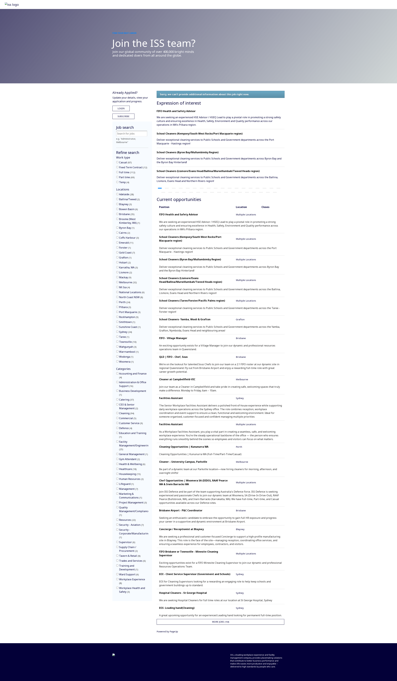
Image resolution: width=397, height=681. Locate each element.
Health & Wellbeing (132, 464)
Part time (126, 177)
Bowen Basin (128, 209)
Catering (126, 399)
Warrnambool (128, 351)
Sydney (125, 332)
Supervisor (126, 542)
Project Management (132, 502)
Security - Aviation (131, 525)
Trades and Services (132, 560)
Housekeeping (129, 474)
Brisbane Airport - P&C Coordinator (180, 510)
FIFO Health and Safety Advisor (176, 111)
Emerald (126, 242)
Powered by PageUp (167, 631)
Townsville (127, 342)
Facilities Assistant (171, 398)
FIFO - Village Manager (173, 338)
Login (121, 108)
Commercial (127, 418)
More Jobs (220, 621)
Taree (124, 337)
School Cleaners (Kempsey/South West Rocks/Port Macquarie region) (200, 133)
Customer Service (130, 423)
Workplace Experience (132, 581)
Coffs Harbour (128, 237)
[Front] (116, 655)
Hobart (124, 262)
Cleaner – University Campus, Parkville (183, 461)
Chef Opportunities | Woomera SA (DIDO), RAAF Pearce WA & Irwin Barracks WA (193, 482)
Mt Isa (124, 287)
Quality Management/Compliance (134, 511)
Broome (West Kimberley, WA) (129, 221)
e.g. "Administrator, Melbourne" (126, 140)
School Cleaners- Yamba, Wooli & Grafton (184, 319)
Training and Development (128, 567)
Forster (124, 247)
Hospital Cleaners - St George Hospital (183, 593)
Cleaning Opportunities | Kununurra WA (183, 446)
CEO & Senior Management (128, 406)
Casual (125, 162)
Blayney (125, 204)
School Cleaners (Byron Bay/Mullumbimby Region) (188, 152)
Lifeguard (126, 484)
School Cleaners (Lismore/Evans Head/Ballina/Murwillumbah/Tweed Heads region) (208, 171)
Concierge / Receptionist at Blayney (181, 529)
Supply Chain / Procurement (128, 549)
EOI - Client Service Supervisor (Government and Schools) (194, 574)
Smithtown (126, 322)
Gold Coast (126, 252)
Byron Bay (126, 227)
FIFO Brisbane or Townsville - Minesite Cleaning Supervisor (188, 553)
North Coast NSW (130, 297)
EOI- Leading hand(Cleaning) (176, 608)
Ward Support (128, 574)
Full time (126, 172)
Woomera (126, 361)
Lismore (125, 272)
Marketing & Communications (130, 495)
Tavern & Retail (129, 556)
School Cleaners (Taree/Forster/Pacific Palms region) (192, 300)
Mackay (125, 277)
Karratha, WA (128, 267)
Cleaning (126, 413)
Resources (127, 520)
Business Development (132, 392)
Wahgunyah (127, 346)
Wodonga (126, 356)
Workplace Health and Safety (132, 589)
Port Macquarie (129, 312)
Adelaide (126, 194)
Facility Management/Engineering (134, 445)
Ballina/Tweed (129, 199)
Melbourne (127, 282)
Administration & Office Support (132, 384)
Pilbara (124, 307)
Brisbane (126, 214)
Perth (124, 302)
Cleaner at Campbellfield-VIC (177, 379)
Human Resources (131, 479)
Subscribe (123, 116)
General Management (133, 454)
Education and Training (132, 434)
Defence (125, 428)
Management (128, 489)
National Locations (131, 292)
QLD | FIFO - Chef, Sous (173, 357)
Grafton (125, 257)
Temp (123, 182)
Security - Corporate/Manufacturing (134, 533)
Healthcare (127, 469)
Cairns (124, 232)
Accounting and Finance (133, 375)
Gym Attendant (129, 459)
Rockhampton (128, 317)
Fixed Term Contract (132, 167)
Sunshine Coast (129, 327)
